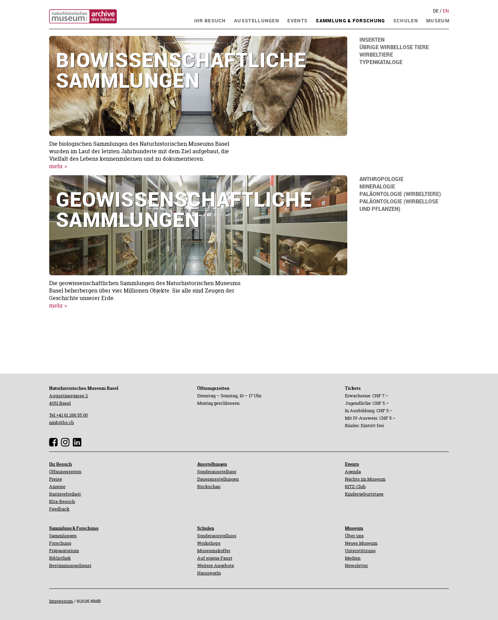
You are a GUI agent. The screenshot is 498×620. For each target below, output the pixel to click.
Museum (354, 528)
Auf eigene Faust (214, 558)
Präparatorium (64, 550)
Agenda (353, 471)
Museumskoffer (213, 550)
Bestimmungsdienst (70, 565)
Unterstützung (360, 550)
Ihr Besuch (60, 464)
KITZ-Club (355, 486)
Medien (352, 558)
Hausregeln (209, 573)
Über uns (354, 536)
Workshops (209, 543)
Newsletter (356, 565)
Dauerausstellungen (218, 479)
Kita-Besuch (62, 501)
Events (352, 464)
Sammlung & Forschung (73, 528)
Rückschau (209, 486)
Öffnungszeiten (65, 471)
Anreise (57, 486)
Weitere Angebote (215, 565)
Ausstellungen (212, 464)
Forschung (60, 543)
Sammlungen (63, 536)
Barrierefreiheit (65, 494)
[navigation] (210, 19)
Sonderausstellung (216, 471)
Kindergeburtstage (364, 494)
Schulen (205, 528)
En (446, 11)
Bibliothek (60, 558)
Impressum (61, 601)
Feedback (59, 509)
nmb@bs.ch (61, 422)
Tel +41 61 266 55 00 (68, 415)
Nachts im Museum (365, 479)
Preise (55, 479)
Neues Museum (361, 543)
